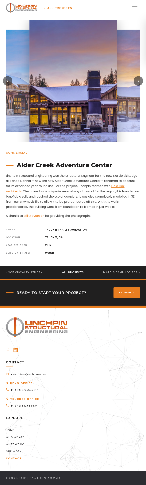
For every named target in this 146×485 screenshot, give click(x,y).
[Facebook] (8, 350)
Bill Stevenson (34, 216)
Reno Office (21, 383)
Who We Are (15, 437)
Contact (14, 458)
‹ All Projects (58, 8)
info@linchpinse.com (34, 374)
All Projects (73, 272)
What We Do (15, 444)
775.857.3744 (30, 390)
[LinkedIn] (15, 350)
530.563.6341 (30, 406)
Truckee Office (24, 398)
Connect (127, 292)
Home (10, 430)
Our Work (14, 451)
